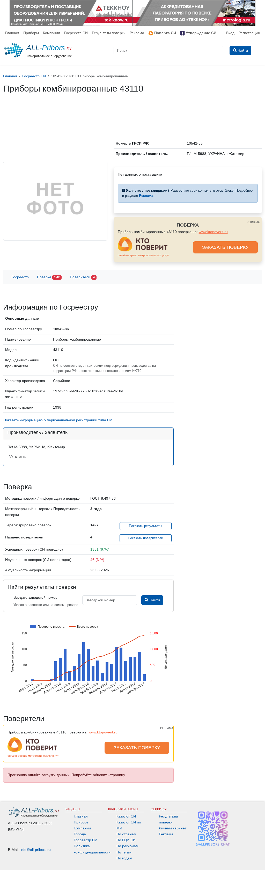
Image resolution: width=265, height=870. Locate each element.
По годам (124, 858)
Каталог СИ (126, 816)
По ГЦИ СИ (126, 840)
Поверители (82, 277)
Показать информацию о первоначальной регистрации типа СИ (57, 420)
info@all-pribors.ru (35, 850)
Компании (51, 33)
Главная (12, 33)
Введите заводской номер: (35, 597)
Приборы (31, 33)
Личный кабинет (172, 828)
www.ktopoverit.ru (213, 232)
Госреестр (20, 277)
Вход (230, 33)
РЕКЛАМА (253, 222)
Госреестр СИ (76, 33)
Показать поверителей (145, 538)
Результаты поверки (109, 33)
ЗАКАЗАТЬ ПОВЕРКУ (225, 247)
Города (80, 834)
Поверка (48, 277)
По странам (126, 834)
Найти (154, 600)
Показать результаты (145, 526)
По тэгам (123, 852)
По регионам (127, 846)
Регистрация (249, 33)
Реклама (137, 33)
